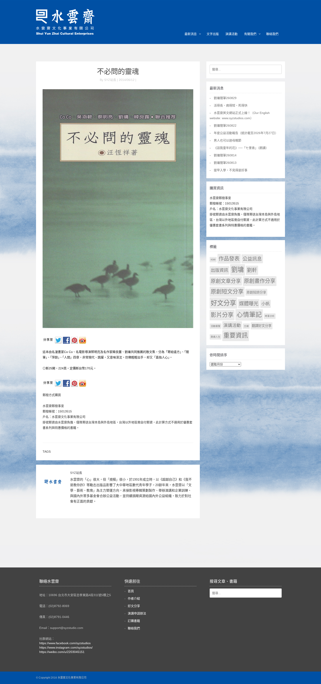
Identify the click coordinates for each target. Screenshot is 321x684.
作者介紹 (134, 598)
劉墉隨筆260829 (225, 98)
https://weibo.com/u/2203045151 (62, 652)
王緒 (246, 326)
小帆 (265, 304)
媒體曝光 (248, 303)
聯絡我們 (272, 34)
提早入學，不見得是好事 (230, 170)
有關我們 (250, 34)
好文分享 (223, 303)
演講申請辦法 (137, 613)
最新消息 (191, 34)
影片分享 (222, 315)
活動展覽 (215, 326)
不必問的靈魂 (118, 71)
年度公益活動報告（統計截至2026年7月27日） (246, 133)
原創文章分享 (226, 281)
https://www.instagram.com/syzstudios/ (66, 647)
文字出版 (213, 34)
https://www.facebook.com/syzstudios (65, 643)
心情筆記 (249, 314)
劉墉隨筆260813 (225, 162)
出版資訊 (219, 270)
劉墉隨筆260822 (225, 125)
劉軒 (252, 270)
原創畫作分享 (259, 281)
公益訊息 (252, 259)
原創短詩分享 (256, 292)
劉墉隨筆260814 (225, 155)
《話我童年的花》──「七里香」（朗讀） (241, 148)
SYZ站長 (76, 473)
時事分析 (269, 316)
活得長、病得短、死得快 (230, 105)
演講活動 (231, 34)
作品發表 (229, 259)
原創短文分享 (227, 291)
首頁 (131, 591)
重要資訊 (235, 335)
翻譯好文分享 (261, 326)
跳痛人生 (215, 336)
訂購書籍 (134, 621)
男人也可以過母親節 (227, 140)
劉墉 (237, 269)
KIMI (213, 259)
